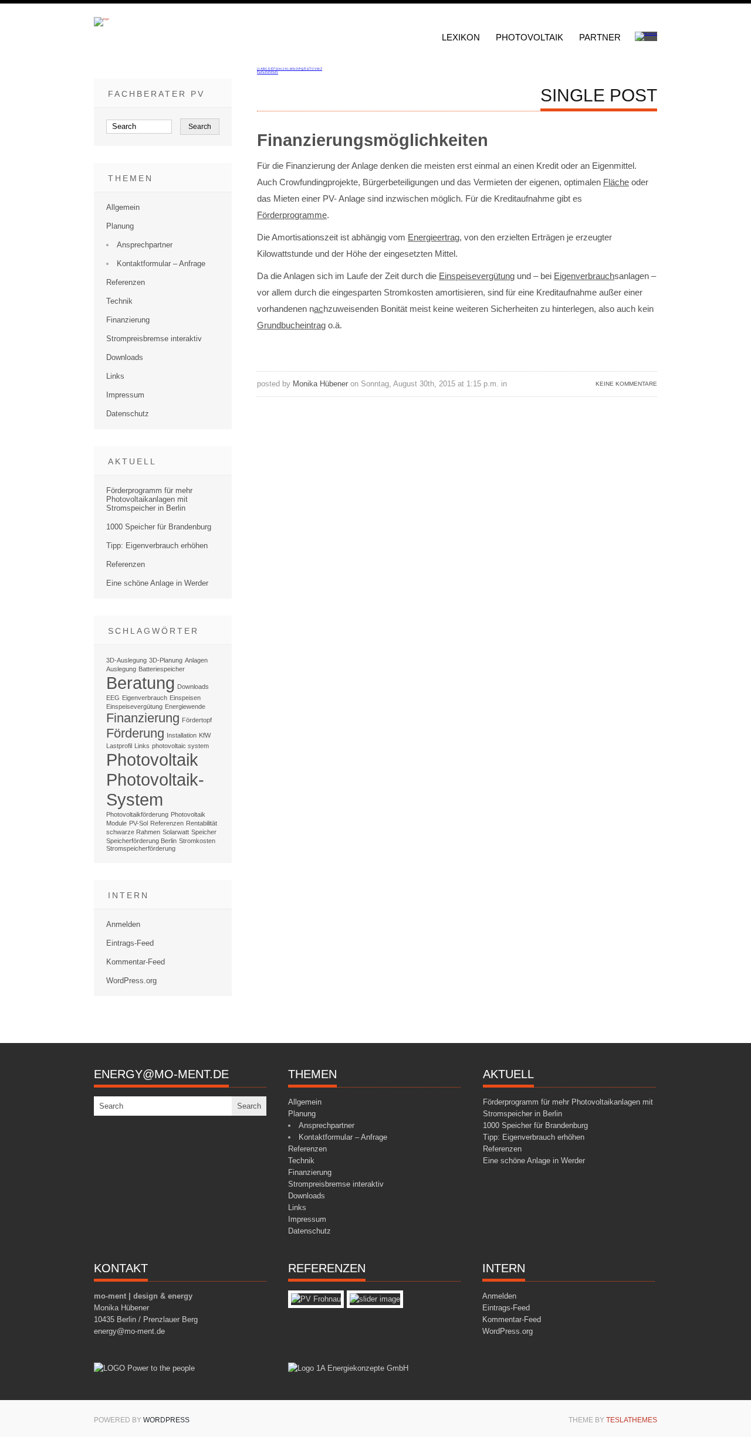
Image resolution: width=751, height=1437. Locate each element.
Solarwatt (176, 831)
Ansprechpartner (144, 244)
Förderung (135, 733)
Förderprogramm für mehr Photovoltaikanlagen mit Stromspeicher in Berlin (149, 499)
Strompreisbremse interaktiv (154, 338)
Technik (119, 301)
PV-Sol (138, 823)
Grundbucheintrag (291, 325)
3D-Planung (165, 660)
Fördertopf (197, 719)
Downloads (124, 357)
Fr (276, 72)
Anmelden (123, 924)
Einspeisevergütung (477, 276)
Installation (182, 735)
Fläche (616, 182)
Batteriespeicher (161, 668)
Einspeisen (185, 697)
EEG (113, 697)
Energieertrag (433, 237)
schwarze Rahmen (133, 831)
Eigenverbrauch (584, 276)
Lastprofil (119, 745)
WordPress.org (131, 980)
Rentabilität (201, 823)
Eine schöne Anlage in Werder (157, 583)
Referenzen (125, 282)
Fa (259, 72)
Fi (266, 72)
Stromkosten (197, 840)
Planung (120, 226)
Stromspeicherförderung (140, 848)
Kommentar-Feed (135, 961)
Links (115, 376)
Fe (263, 72)
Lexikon (461, 37)
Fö (273, 72)
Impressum (125, 394)
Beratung (140, 682)
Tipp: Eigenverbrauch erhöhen (157, 545)
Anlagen (196, 660)
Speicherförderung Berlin (141, 840)
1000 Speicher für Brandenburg (158, 526)
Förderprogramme (292, 215)
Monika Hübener (320, 383)
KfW (205, 735)
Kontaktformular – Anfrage (161, 263)
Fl (269, 72)
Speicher (203, 831)
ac (318, 309)
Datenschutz (127, 413)
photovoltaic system (180, 745)
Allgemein (123, 207)
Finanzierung (128, 319)
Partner (600, 37)
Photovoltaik (529, 37)
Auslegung (121, 668)
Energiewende (185, 706)
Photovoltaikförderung (137, 814)
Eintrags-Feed (130, 943)
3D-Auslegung (126, 660)
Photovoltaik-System (155, 789)
